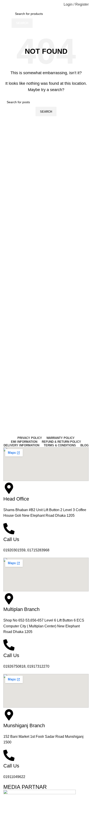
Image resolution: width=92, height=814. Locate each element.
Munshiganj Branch (24, 725)
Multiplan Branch (21, 609)
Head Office (16, 499)
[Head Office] (9, 488)
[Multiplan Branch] (9, 598)
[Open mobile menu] (5, 4)
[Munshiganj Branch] (9, 714)
